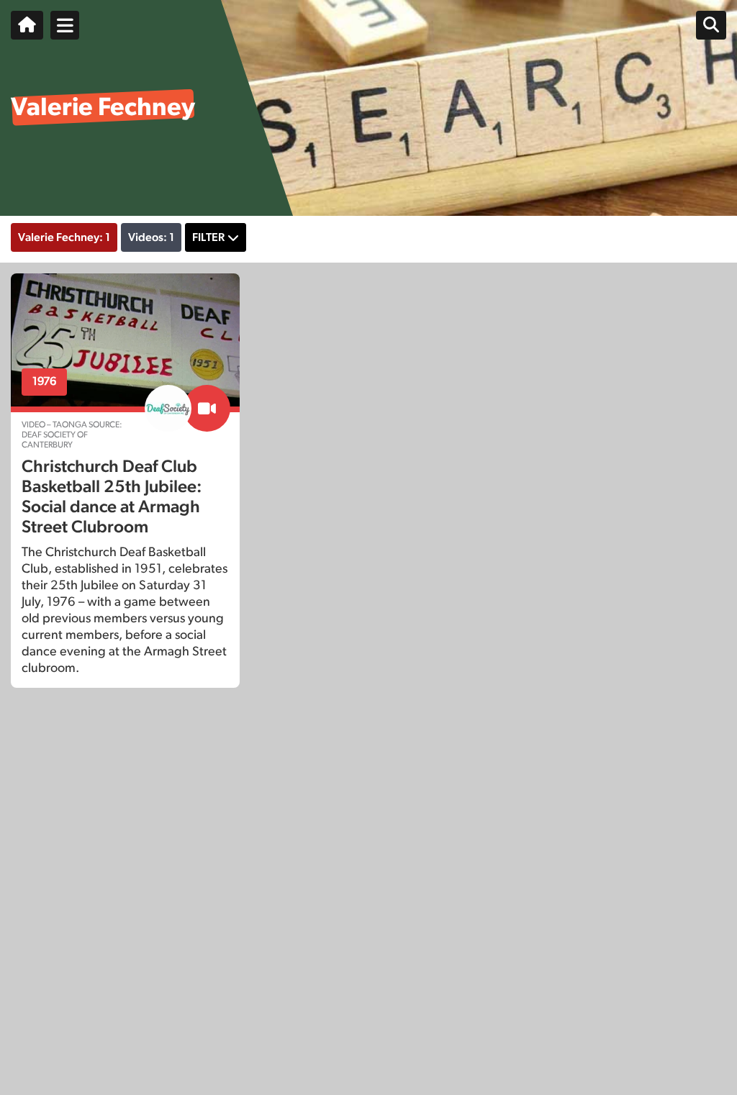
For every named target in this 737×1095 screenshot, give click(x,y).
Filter (208, 237)
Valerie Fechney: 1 (64, 237)
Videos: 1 (151, 237)
